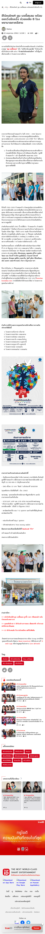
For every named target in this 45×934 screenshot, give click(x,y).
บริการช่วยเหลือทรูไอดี (22, 901)
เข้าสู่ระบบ (38, 2)
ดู (12, 891)
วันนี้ (7, 891)
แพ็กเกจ (15, 896)
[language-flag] (27, 3)
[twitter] (28, 922)
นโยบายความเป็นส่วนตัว (12, 912)
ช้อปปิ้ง (7, 896)
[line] (17, 922)
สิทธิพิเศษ (18, 891)
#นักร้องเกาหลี (7, 765)
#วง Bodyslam (7, 663)
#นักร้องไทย (19, 751)
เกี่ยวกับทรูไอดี (15, 908)
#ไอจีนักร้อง (19, 663)
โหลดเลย (36, 928)
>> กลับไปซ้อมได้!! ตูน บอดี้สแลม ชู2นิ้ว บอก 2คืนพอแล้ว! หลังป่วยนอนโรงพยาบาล (22, 618)
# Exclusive (21, 730)
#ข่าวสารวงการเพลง (21, 756)
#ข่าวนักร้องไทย (15, 659)
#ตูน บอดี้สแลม (27, 659)
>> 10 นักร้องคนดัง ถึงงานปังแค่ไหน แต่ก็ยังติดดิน (18, 630)
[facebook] (22, 922)
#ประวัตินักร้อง (7, 756)
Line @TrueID (35, 643)
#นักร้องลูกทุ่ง (34, 756)
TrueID (6, 2)
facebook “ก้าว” (28, 529)
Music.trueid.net (24, 641)
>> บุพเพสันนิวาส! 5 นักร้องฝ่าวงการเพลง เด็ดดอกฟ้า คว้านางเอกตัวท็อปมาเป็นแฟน (22, 624)
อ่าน (6, 7)
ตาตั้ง (37, 891)
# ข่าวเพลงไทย (21, 684)
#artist (5, 659)
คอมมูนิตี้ (37, 896)
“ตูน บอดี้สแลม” (12, 49)
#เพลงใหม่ (17, 760)
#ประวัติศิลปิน (7, 760)
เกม (31, 891)
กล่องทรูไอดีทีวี (26, 896)
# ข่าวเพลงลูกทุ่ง (22, 695)
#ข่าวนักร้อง (27, 760)
